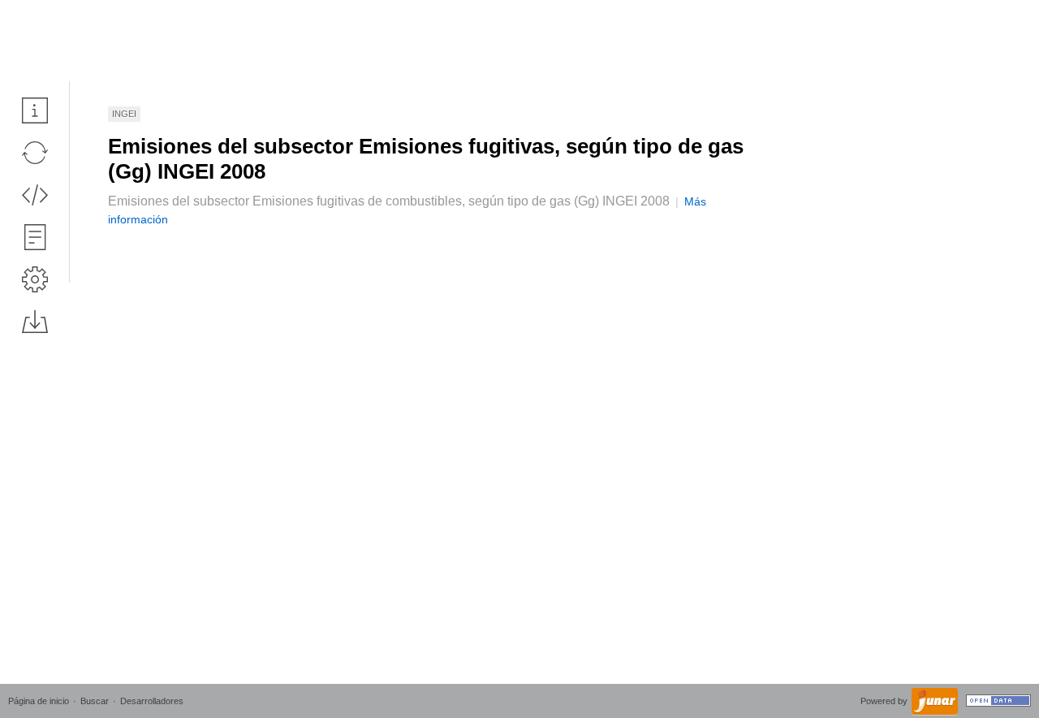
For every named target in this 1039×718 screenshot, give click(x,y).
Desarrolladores (151, 701)
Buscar (94, 701)
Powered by (885, 701)
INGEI (124, 114)
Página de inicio (38, 701)
